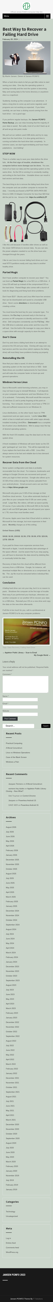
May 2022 (10, 1055)
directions (23, 303)
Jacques (11, 800)
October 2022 (11, 1032)
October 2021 (11, 1087)
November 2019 (12, 1176)
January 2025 (11, 906)
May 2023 (10, 999)
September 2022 (13, 1036)
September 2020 (13, 1138)
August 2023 (11, 985)
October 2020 (11, 1134)
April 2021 (10, 1115)
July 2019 (10, 1180)
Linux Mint (42, 416)
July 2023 (10, 990)
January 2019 (11, 1189)
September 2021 (13, 1092)
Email (5, 703)
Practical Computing (14, 743)
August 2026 (11, 827)
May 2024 (10, 943)
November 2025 (12, 864)
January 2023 (11, 1018)
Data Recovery (13, 647)
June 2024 (10, 939)
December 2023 (12, 966)
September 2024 (13, 925)
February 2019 (12, 1185)
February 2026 (12, 850)
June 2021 (10, 1106)
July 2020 (10, 1148)
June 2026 (10, 836)
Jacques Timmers (15, 784)
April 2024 (10, 948)
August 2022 (11, 1041)
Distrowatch (32, 422)
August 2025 (11, 874)
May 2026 (10, 841)
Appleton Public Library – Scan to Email (20, 653)
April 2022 (10, 1059)
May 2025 (10, 887)
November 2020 (12, 1129)
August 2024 (11, 929)
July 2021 (10, 1101)
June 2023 (10, 994)
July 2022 (10, 1045)
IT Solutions (38, 1299)
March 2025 (11, 897)
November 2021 (12, 1083)
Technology (10, 1212)
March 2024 (11, 953)
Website (6, 711)
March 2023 (11, 1008)
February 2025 (12, 901)
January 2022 (11, 1073)
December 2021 (12, 1078)
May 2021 (10, 1110)
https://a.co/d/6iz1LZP (38, 197)
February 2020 (12, 1166)
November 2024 (12, 915)
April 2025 (10, 892)
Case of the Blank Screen (16, 757)
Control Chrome (29, 796)
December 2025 (12, 860)
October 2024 (11, 920)
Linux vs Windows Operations (18, 753)
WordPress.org (12, 1252)
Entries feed (11, 1243)
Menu (6, 16)
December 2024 (12, 911)
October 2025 (11, 869)
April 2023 (10, 1004)
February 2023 (12, 1013)
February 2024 (12, 957)
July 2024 (10, 934)
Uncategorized (12, 1216)
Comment (7, 674)
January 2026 (11, 855)
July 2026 (10, 832)
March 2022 (11, 1064)
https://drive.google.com (18, 487)
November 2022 (12, 1027)
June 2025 (10, 883)
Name (6, 696)
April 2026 (10, 846)
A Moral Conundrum (14, 748)
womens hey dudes (16, 789)
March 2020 (11, 1162)
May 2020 (10, 1157)
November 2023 (12, 971)
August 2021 (11, 1097)
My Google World (42, 655)
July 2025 (10, 878)
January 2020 (11, 1171)
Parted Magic (18, 281)
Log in (8, 1238)
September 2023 (13, 980)
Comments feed (12, 1248)
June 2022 (10, 1050)
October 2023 (11, 976)
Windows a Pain (12, 762)
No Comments (26, 39)
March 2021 (11, 1120)
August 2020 (11, 1143)
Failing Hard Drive (27, 647)
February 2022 (12, 1069)
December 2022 (12, 1022)
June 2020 (10, 1152)
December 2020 (12, 1124)
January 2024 (11, 962)
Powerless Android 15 (27, 800)
